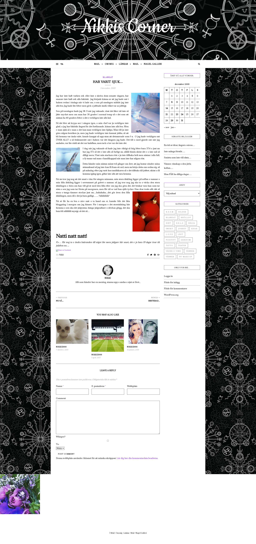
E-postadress (99, 386)
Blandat (108, 77)
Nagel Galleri (153, 64)
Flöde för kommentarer (175, 288)
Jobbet (182, 229)
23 (177, 114)
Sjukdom (186, 240)
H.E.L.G (179, 223)
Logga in (168, 276)
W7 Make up (185, 257)
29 (172, 120)
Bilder (182, 212)
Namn (60, 386)
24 (182, 114)
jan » (173, 127)
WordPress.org (171, 294)
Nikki (61, 254)
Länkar (123, 64)
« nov (166, 127)
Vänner (190, 251)
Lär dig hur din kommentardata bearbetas (137, 458)
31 (182, 120)
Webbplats (132, 386)
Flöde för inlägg (172, 282)
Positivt (171, 240)
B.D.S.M (169, 212)
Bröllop (186, 217)
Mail (97, 64)
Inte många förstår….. (174, 151)
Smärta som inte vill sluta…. (177, 157)
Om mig (109, 64)
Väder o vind (173, 251)
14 (167, 108)
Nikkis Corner (128, 26)
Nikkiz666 (61, 347)
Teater (182, 245)
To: (57, 444)
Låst (180, 234)
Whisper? (60, 436)
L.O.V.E (169, 234)
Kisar (194, 229)
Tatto (169, 245)
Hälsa (191, 223)
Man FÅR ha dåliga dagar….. (178, 174)
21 (167, 114)
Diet (168, 223)
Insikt (169, 229)
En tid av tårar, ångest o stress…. (179, 145)
